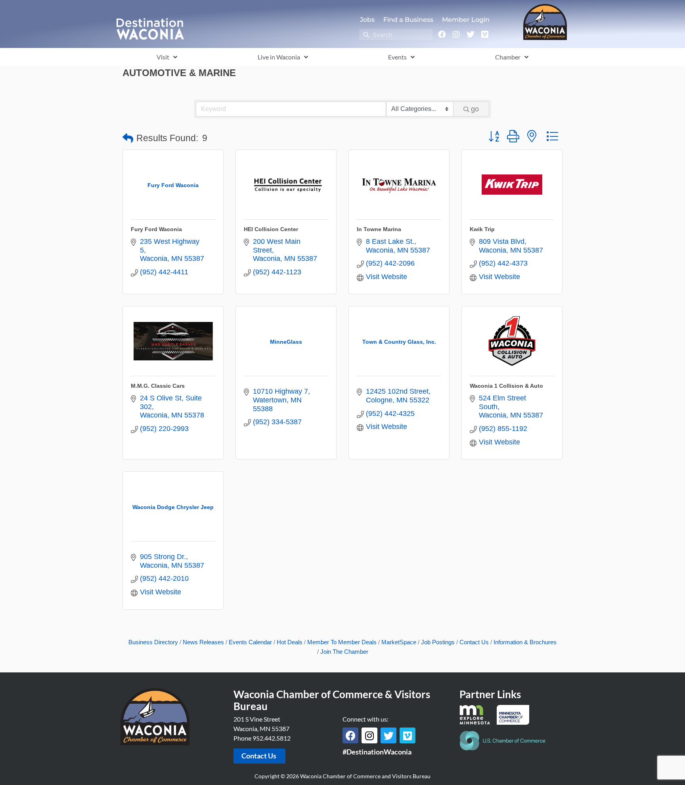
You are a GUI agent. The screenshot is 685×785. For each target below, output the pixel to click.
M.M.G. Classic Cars (158, 386)
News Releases (203, 642)
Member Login (466, 19)
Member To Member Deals (342, 642)
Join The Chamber (344, 651)
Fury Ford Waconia (156, 229)
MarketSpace (398, 642)
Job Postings (438, 642)
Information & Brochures (525, 642)
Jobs (367, 19)
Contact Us (474, 642)
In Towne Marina (379, 229)
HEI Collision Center (271, 229)
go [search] (475, 109)
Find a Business (408, 19)
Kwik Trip (482, 229)
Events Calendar (250, 642)
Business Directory (153, 642)
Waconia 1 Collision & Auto (506, 386)
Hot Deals (289, 642)
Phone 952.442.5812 (262, 738)
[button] (127, 138)
